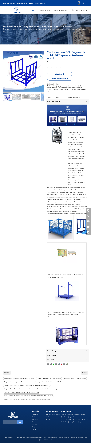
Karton (48, 419)
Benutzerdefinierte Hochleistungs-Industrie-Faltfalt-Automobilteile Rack (42, 382)
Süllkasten (49, 417)
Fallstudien (35, 419)
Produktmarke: (71, 97)
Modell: (49, 97)
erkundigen (58, 74)
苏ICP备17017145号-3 (45, 440)
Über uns (34, 424)
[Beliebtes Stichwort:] (79, 3)
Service (34, 417)
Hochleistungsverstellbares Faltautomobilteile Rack (19, 378)
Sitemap (66, 437)
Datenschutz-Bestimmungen (78, 437)
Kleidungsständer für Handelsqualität (75, 378)
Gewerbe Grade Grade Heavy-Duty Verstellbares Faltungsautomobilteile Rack (26, 385)
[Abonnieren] (20, 422)
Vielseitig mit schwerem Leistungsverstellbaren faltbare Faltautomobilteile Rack (27, 399)
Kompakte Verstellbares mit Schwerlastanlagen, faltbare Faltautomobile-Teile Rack (28, 395)
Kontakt (34, 429)
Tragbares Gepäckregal (11, 382)
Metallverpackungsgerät (53, 414)
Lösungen (35, 414)
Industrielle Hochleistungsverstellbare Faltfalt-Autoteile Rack (21, 392)
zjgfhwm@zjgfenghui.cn (38, 3)
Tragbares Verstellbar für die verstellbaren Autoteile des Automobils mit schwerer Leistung (30, 389)
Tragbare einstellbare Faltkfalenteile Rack (49, 378)
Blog (33, 427)
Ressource (35, 422)
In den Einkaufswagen (59, 79)
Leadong (60, 437)
